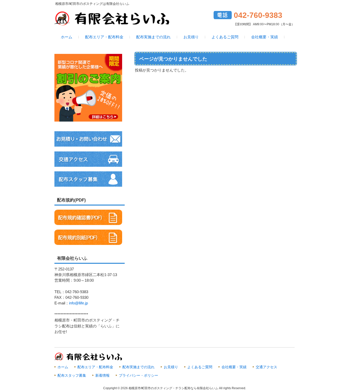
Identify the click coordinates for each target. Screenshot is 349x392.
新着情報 (102, 375)
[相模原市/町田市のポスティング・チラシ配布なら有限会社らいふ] (111, 23)
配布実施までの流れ (138, 367)
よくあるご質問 (199, 367)
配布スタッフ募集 (71, 375)
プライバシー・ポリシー (138, 375)
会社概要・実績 (234, 367)
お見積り (171, 367)
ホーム (62, 367)
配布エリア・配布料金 (95, 367)
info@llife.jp (78, 303)
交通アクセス (266, 367)
